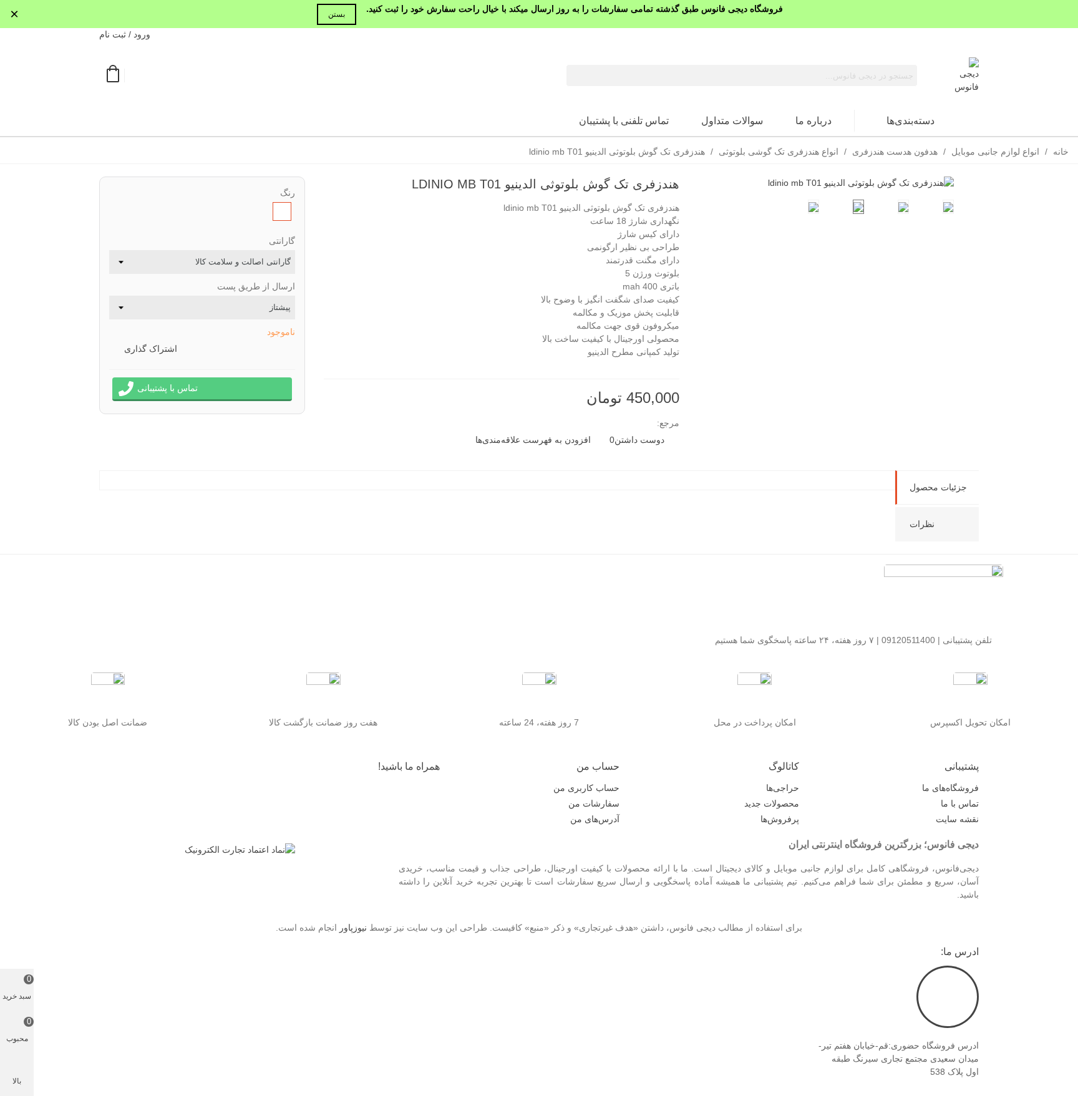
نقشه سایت (957, 819)
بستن (336, 14)
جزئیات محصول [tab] (938, 487)
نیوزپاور (353, 928)
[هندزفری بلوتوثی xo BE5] (333, 186)
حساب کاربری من (586, 788)
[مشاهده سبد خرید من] (111, 75)
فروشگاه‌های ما (950, 788)
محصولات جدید (771, 803)
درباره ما (813, 120)
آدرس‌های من (594, 819)
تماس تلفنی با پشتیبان (624, 120)
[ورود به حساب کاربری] (138, 75)
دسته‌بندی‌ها (910, 120)
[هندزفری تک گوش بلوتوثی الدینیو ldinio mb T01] (861, 183)
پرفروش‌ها (779, 819)
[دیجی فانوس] (965, 75)
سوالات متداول (732, 120)
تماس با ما (960, 803)
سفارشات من (593, 803)
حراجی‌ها (782, 788)
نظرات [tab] (922, 524)
